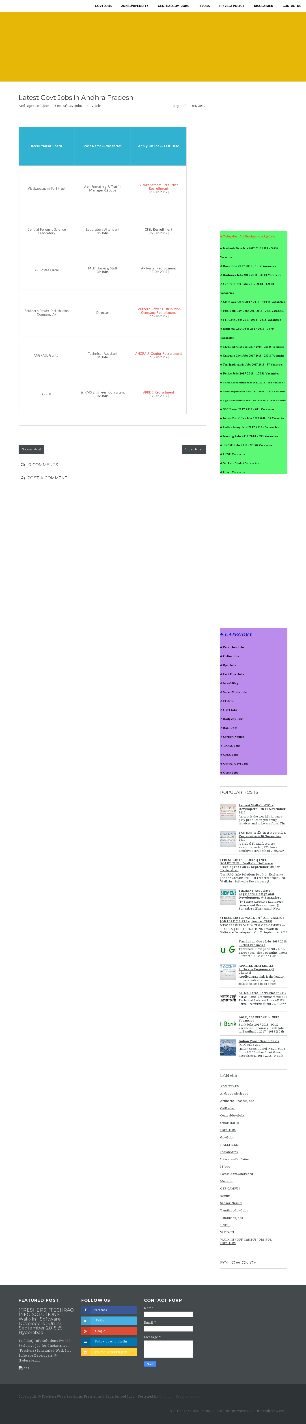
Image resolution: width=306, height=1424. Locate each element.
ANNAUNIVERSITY (135, 6)
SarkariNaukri (231, 1203)
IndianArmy (229, 1152)
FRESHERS (228, 1130)
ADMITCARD (229, 1086)
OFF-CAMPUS (230, 1188)
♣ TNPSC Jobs (230, 745)
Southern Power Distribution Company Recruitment (159, 311)
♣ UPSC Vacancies (232, 454)
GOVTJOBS (103, 6)
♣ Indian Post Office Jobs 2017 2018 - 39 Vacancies (252, 418)
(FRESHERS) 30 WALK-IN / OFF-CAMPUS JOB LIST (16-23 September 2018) (252, 919)
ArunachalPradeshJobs (237, 1101)
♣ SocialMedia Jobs (233, 692)
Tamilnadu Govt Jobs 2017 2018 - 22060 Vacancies (263, 943)
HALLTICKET (230, 1145)
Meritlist (226, 1181)
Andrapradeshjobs (34, 106)
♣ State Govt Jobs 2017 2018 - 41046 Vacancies (252, 301)
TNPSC (225, 1225)
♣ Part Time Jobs (232, 647)
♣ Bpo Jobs (228, 665)
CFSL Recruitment (158, 230)
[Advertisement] (153, 48)
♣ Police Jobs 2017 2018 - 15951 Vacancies (249, 373)
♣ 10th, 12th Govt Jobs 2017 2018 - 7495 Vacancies (252, 310)
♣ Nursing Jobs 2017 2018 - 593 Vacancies (249, 436)
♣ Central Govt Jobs (234, 763)
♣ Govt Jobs (228, 710)
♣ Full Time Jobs (232, 674)
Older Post (194, 449)
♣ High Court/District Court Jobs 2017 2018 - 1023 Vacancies (253, 400)
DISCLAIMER (263, 6)
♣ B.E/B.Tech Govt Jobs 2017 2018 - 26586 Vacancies (252, 346)
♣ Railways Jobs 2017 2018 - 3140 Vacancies (250, 275)
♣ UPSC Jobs (229, 754)
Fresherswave (187, 1396)
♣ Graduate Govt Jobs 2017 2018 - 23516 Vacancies (252, 355)
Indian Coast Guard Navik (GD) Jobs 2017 (259, 1042)
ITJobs (225, 1166)
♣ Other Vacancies (233, 472)
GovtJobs (94, 106)
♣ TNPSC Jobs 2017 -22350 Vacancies (246, 445)
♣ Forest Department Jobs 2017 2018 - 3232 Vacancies (252, 391)
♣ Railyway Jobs (231, 719)
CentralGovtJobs (68, 106)
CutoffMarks (229, 1123)
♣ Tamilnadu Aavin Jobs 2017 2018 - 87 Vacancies (251, 364)
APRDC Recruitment (158, 392)
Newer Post (31, 449)
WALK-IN (227, 1232)
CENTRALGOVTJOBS (174, 6)
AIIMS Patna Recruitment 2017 (262, 993)
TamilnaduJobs (231, 1218)
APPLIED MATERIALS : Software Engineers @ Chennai (257, 969)
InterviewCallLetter (235, 1159)
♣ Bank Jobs (228, 727)
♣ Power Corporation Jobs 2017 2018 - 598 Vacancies (252, 382)
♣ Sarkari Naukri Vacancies (239, 463)
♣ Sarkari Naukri (232, 736)
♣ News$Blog (229, 683)
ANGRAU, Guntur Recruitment (158, 354)
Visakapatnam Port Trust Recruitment (159, 187)
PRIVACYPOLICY (232, 6)
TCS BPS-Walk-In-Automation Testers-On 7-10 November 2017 (262, 836)
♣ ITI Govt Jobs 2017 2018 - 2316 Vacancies (250, 319)
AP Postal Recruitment (158, 268)
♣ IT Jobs (227, 701)
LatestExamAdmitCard (236, 1174)
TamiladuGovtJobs (234, 1210)
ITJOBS (204, 6)
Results (225, 1196)
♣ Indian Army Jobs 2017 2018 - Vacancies (249, 427)
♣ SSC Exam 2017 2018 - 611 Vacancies (247, 409)
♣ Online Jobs (229, 656)
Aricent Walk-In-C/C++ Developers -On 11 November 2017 (262, 809)
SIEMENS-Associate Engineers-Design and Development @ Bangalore (260, 894)
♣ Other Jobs (229, 772)
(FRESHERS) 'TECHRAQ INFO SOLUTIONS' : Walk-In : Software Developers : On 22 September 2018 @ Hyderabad (250, 865)
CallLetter (227, 1108)
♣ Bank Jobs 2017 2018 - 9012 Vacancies (248, 266)
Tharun (165, 1396)
